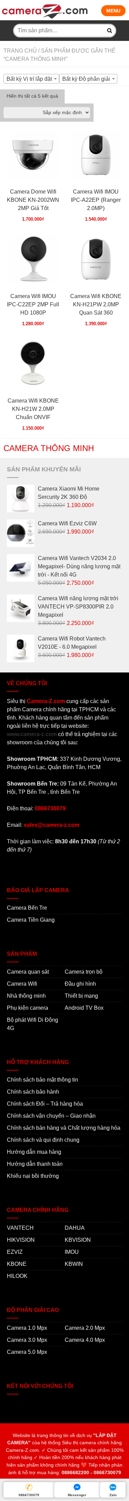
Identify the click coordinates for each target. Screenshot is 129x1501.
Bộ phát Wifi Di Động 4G (32, 1024)
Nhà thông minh (26, 996)
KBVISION (78, 1240)
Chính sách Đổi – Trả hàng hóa (45, 1104)
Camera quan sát (28, 972)
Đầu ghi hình (80, 984)
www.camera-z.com (32, 734)
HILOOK (17, 1276)
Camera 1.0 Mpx (27, 1328)
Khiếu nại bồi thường (33, 1176)
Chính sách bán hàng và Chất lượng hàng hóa (63, 1128)
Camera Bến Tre (27, 908)
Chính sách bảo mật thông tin (42, 1080)
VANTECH (20, 1228)
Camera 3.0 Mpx (27, 1340)
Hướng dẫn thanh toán (35, 1164)
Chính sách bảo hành (33, 1092)
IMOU (72, 1252)
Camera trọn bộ (84, 972)
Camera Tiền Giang (31, 920)
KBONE (16, 1264)
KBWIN (74, 1264)
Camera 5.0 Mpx (27, 1352)
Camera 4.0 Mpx (85, 1340)
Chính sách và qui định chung (43, 1140)
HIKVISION (21, 1240)
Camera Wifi (22, 984)
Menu (113, 10)
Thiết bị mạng (81, 996)
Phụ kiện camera (27, 1008)
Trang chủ (20, 51)
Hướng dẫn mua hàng (34, 1152)
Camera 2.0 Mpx (85, 1328)
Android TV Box (84, 1008)
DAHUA (75, 1228)
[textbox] (31, 79)
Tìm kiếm (109, 30)
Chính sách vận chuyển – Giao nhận (51, 1116)
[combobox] (31, 79)
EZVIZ (15, 1252)
